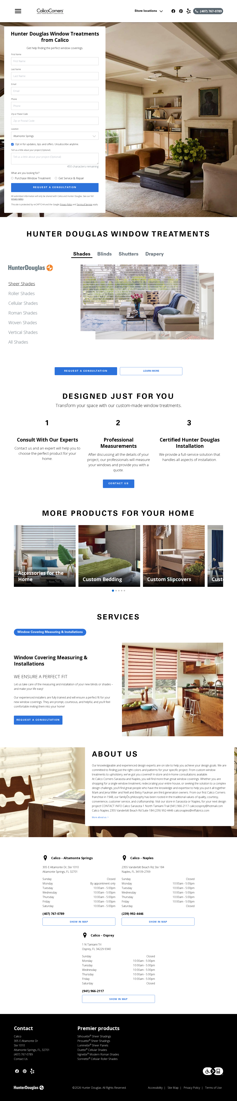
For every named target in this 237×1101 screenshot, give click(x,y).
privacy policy (17, 198)
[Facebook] (173, 11)
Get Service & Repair (71, 178)
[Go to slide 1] (113, 591)
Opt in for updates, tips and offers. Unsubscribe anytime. (47, 144)
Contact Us (118, 483)
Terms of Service (84, 204)
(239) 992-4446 (132, 914)
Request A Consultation (86, 371)
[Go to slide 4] (121, 590)
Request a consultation (38, 720)
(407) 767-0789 (53, 914)
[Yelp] (188, 11)
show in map (79, 921)
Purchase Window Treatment (33, 178)
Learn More (151, 371)
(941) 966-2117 (93, 991)
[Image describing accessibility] (213, 1071)
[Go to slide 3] (119, 590)
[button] (18, 11)
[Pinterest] (181, 11)
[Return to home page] (77, 11)
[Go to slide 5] (124, 590)
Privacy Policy (66, 204)
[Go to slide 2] (116, 590)
